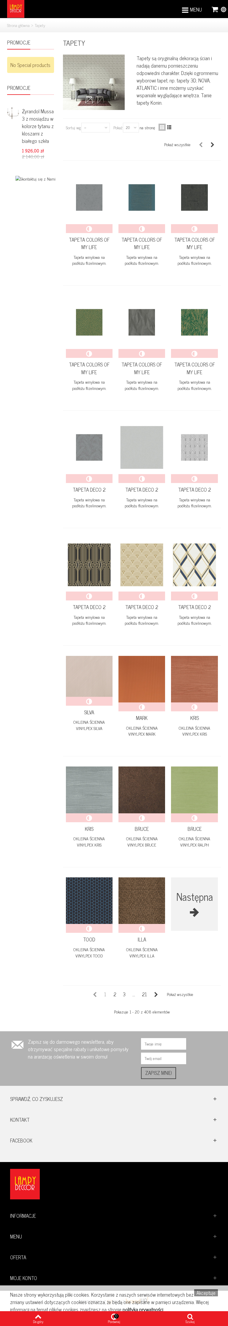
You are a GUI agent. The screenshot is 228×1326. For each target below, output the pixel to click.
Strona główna (18, 25)
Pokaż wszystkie (177, 144)
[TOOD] (89, 900)
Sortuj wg (73, 127)
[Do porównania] (89, 228)
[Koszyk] (215, 9)
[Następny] (212, 144)
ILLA (142, 940)
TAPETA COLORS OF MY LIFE (89, 243)
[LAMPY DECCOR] (15, 8)
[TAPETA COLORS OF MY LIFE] (89, 197)
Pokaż (117, 127)
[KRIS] (194, 679)
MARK (142, 718)
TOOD (89, 940)
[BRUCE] (141, 789)
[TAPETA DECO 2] (89, 447)
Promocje (18, 43)
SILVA (89, 712)
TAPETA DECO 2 (89, 490)
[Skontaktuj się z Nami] (35, 178)
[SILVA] (89, 676)
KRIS (194, 718)
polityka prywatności (143, 1309)
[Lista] (169, 127)
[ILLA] (141, 900)
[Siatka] (162, 127)
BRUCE (142, 829)
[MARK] (141, 679)
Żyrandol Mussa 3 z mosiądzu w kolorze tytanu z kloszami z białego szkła (38, 126)
